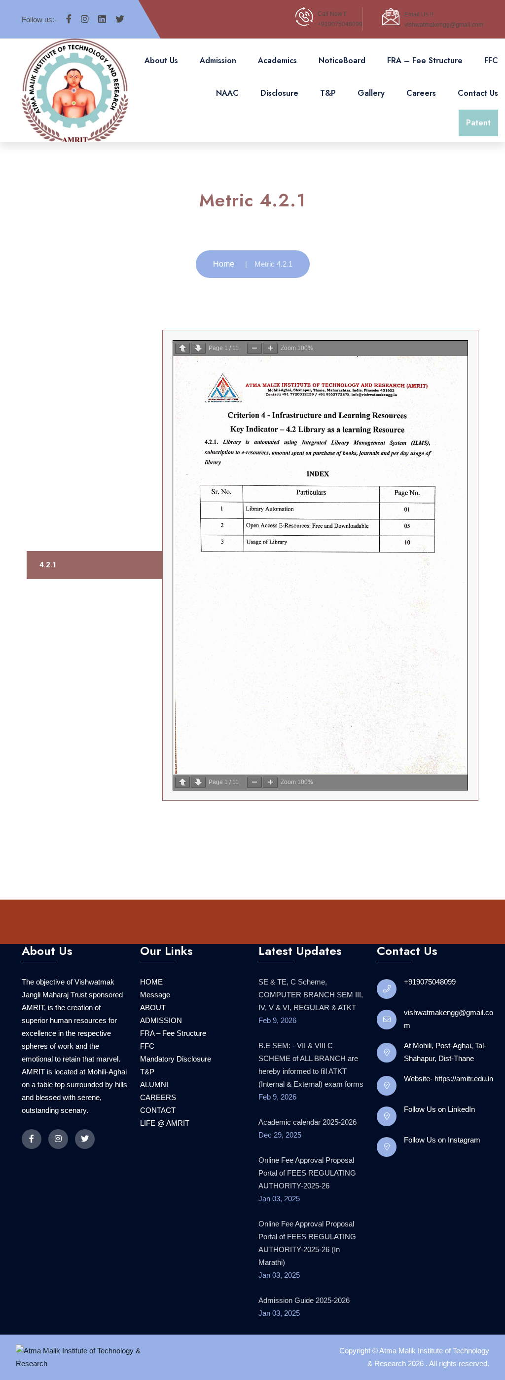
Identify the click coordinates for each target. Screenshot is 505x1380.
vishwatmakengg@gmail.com (443, 24)
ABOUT (153, 1007)
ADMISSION (161, 1020)
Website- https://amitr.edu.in (448, 1078)
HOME (151, 982)
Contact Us (478, 93)
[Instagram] (85, 19)
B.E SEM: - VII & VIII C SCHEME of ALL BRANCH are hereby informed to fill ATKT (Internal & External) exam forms (310, 1064)
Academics (277, 60)
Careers (421, 93)
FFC (491, 60)
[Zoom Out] (254, 348)
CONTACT (158, 1110)
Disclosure (279, 93)
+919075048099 (340, 24)
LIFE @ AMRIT (164, 1123)
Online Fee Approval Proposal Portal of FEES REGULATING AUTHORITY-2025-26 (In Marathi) (307, 1243)
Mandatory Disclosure (175, 1059)
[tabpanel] (320, 565)
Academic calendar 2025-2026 (307, 1122)
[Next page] (198, 348)
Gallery (371, 93)
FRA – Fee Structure (425, 60)
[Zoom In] (270, 348)
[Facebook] (69, 19)
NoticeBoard (342, 60)
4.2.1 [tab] (48, 564)
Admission (218, 60)
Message (155, 994)
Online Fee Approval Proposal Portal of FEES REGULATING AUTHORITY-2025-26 (307, 1173)
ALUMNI (154, 1084)
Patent (478, 122)
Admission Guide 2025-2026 (304, 1300)
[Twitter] (119, 19)
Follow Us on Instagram (442, 1140)
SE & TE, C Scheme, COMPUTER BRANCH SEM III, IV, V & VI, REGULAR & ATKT (310, 995)
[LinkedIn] (102, 19)
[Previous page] (182, 348)
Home (223, 264)
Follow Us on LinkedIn (439, 1109)
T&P (328, 93)
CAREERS (158, 1097)
